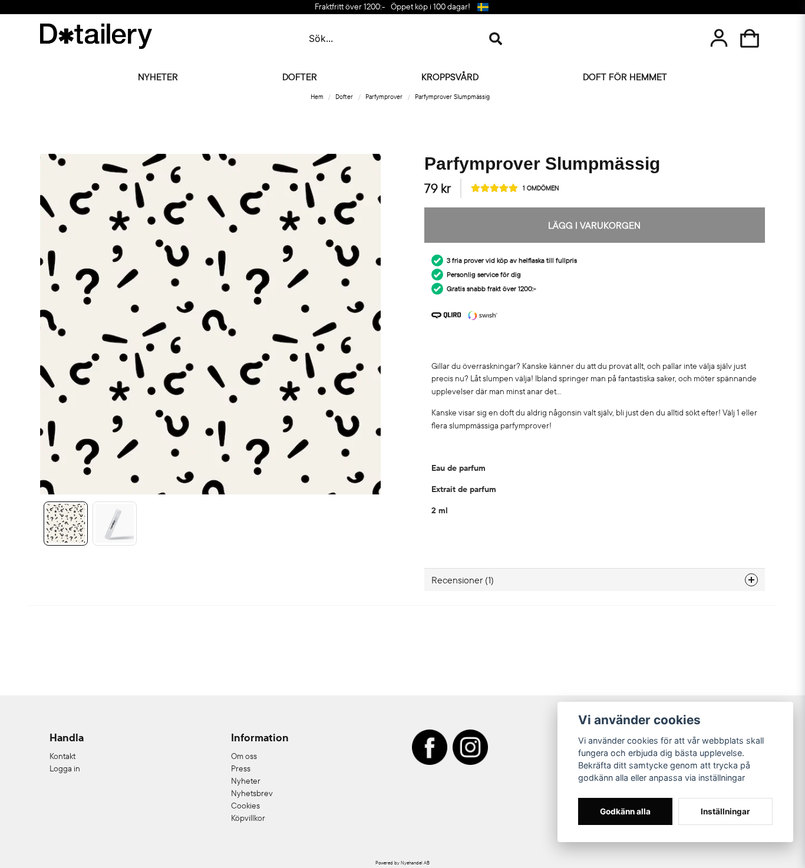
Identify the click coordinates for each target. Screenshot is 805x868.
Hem (317, 97)
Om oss (244, 756)
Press (240, 768)
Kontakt (62, 756)
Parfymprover (383, 97)
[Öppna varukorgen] (749, 38)
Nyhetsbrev (252, 793)
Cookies (245, 805)
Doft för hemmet (625, 76)
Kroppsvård (450, 76)
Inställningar (725, 811)
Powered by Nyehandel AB (402, 863)
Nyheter (158, 76)
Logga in (65, 768)
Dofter (299, 76)
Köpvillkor (248, 818)
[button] (483, 7)
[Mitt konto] (719, 38)
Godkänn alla (625, 811)
